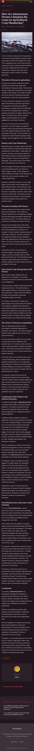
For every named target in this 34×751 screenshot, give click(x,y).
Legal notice (14, 741)
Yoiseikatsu (17, 728)
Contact (21, 741)
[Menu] (30, 1)
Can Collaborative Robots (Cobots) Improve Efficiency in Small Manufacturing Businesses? (16, 707)
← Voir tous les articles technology (12, 686)
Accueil (3, 5)
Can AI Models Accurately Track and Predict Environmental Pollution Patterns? (16, 713)
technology (10, 5)
